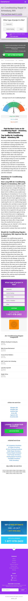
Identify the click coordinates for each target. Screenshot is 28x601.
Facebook (14, 575)
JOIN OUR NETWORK (14, 431)
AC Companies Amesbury (14, 445)
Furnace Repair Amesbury (14, 453)
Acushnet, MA (14, 417)
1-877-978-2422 (14, 36)
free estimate (16, 525)
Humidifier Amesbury (14, 458)
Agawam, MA (14, 415)
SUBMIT (23, 590)
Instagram (14, 580)
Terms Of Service (14, 564)
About (14, 558)
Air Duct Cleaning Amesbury (14, 449)
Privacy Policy (14, 566)
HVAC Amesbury (14, 460)
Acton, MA (14, 413)
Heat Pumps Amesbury (14, 455)
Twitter (14, 578)
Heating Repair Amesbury (14, 456)
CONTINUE (14, 308)
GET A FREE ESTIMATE (15, 55)
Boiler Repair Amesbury (14, 451)
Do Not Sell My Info (14, 568)
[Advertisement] (14, 389)
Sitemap (14, 570)
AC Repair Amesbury (14, 447)
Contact (14, 560)
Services (14, 562)
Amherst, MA (14, 411)
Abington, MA (14, 407)
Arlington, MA (14, 409)
